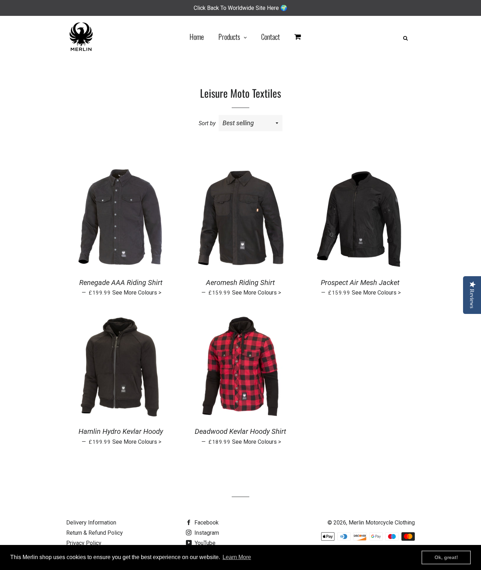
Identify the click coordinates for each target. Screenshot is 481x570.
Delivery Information (91, 522)
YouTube (204, 543)
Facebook (206, 522)
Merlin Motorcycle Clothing (382, 522)
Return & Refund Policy (94, 532)
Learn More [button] (237, 557)
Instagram (206, 532)
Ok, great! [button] (446, 557)
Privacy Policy (83, 543)
